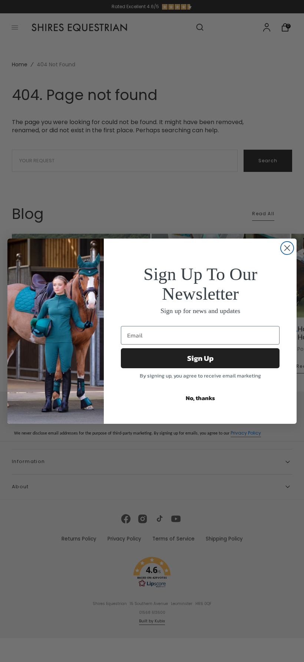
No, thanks (200, 397)
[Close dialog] (287, 248)
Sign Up (200, 358)
